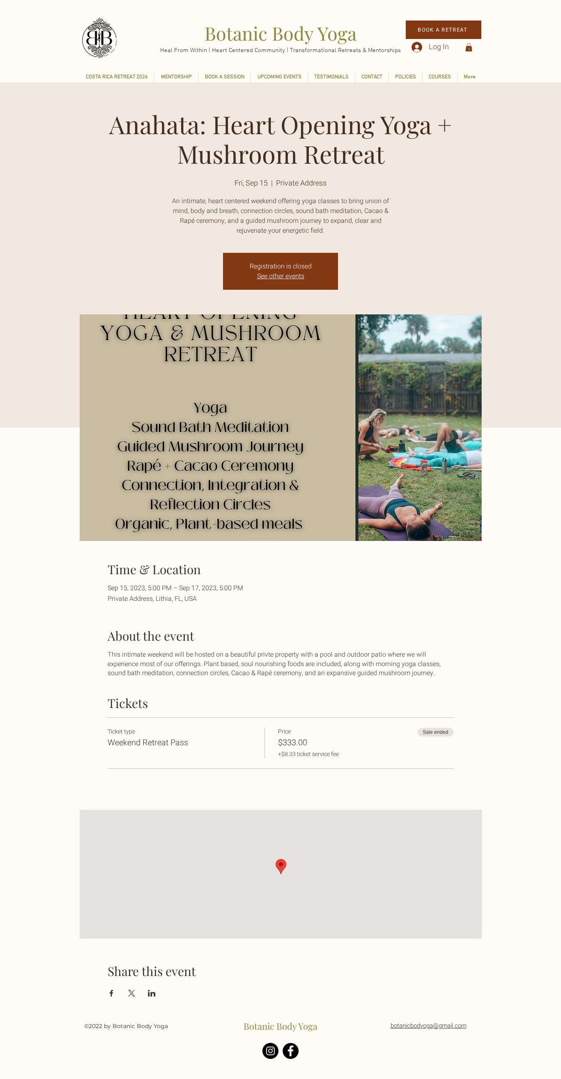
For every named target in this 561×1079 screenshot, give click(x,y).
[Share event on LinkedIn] (152, 993)
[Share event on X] (132, 993)
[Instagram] (270, 1051)
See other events (280, 276)
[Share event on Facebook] (111, 993)
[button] (468, 47)
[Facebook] (291, 1051)
